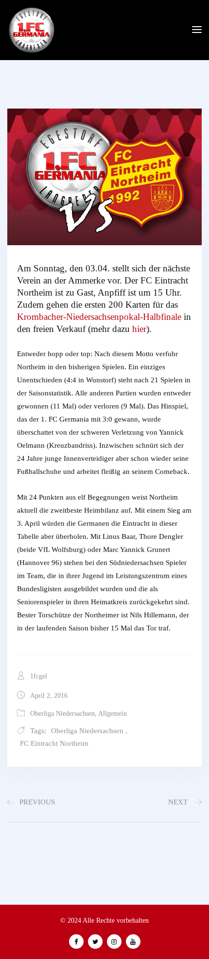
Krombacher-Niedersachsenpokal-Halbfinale (99, 317)
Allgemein (112, 713)
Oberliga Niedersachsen (62, 713)
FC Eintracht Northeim (54, 743)
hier (139, 329)
